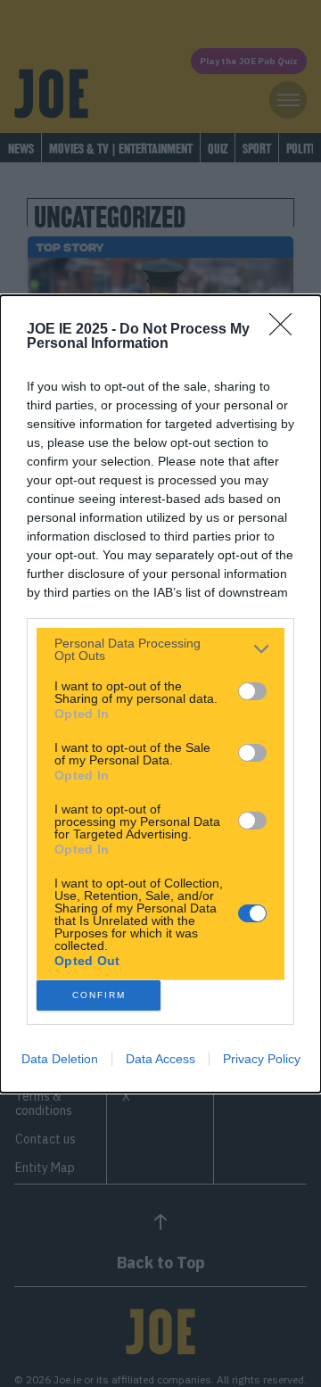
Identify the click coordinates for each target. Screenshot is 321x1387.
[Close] (286, 330)
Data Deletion (59, 1059)
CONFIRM (99, 995)
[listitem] (160, 649)
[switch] (252, 691)
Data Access (160, 1059)
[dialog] (160, 694)
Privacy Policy (261, 1059)
